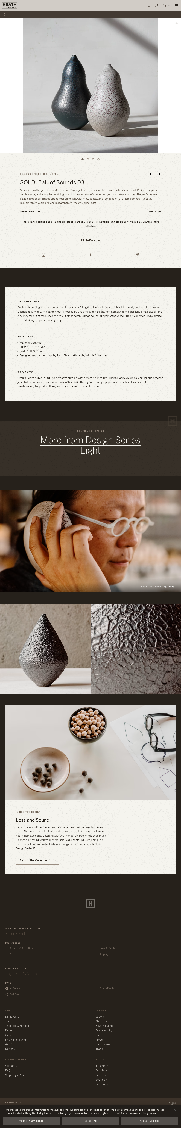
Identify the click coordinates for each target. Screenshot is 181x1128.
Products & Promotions (21, 949)
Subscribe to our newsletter (23, 928)
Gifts (8, 1035)
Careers (101, 1035)
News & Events (107, 949)
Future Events (107, 989)
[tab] (82, 159)
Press (99, 1040)
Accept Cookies (150, 1121)
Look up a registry (16, 968)
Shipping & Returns (17, 1075)
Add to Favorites (90, 240)
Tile (11, 955)
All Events (15, 989)
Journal (100, 1017)
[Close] (175, 1110)
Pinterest (101, 1075)
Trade (99, 1049)
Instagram (102, 1066)
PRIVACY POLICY (13, 1102)
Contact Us (12, 1066)
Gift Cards (11, 1044)
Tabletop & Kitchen (17, 1026)
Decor (9, 1031)
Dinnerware (12, 1017)
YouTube (101, 1080)
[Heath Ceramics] (90, 903)
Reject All (90, 1121)
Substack (101, 1071)
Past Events (16, 995)
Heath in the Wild (15, 1040)
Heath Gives (103, 1044)
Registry (104, 955)
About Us (101, 1021)
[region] (90, 1116)
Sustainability (104, 1031)
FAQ (8, 1071)
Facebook (102, 1084)
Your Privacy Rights (31, 1121)
